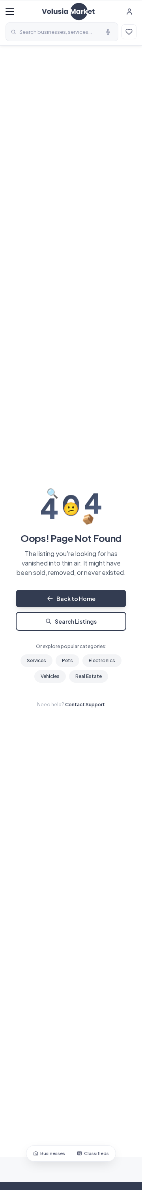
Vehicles (50, 676)
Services (36, 660)
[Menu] (10, 11)
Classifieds (96, 1153)
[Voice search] (108, 32)
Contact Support (85, 704)
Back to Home (75, 598)
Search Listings (76, 621)
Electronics (102, 660)
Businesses (52, 1153)
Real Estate (88, 676)
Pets (67, 660)
